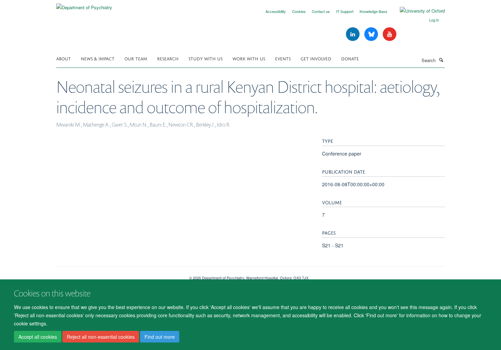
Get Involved (316, 58)
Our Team (135, 58)
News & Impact (98, 58)
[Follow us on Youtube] (389, 34)
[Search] (441, 59)
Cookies (299, 11)
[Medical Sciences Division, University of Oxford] (117, 275)
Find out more (160, 336)
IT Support (344, 11)
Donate (350, 58)
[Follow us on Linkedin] (353, 34)
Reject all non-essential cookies (101, 336)
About (63, 58)
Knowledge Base (373, 11)
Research (168, 58)
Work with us (248, 58)
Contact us (321, 11)
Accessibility (275, 11)
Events (283, 58)
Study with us (205, 58)
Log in (434, 20)
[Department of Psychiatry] (84, 5)
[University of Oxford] (417, 11)
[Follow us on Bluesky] (371, 34)
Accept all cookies (37, 336)
